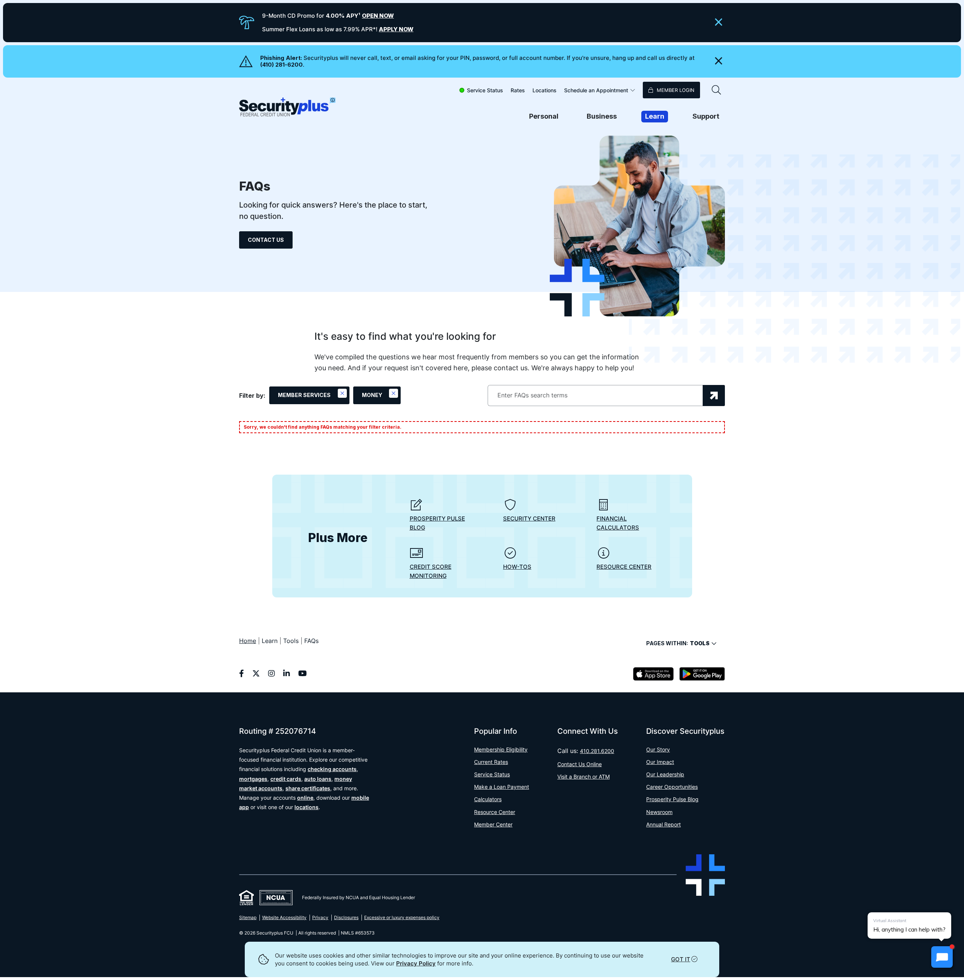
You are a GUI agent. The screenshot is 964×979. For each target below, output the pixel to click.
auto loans (317, 779)
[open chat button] (942, 957)
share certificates (307, 788)
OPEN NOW (378, 15)
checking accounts (332, 769)
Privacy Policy (416, 963)
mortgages (253, 779)
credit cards (285, 779)
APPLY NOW (396, 29)
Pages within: (677, 643)
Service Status (485, 90)
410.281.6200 (597, 751)
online (305, 797)
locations (306, 807)
